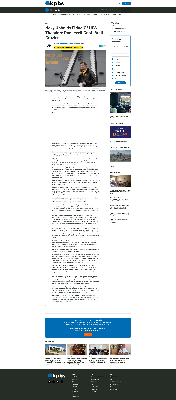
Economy (47, 356)
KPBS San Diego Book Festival (118, 141)
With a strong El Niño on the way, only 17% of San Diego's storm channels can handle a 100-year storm (120, 199)
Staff (73, 394)
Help (120, 14)
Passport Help (94, 389)
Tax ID (111, 386)
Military (47, 23)
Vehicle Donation (113, 389)
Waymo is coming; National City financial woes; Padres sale (119, 117)
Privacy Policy (75, 391)
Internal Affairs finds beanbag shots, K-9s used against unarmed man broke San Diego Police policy (120, 207)
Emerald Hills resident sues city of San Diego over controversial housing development (119, 361)
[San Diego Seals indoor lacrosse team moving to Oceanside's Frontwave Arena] (55, 349)
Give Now (126, 3)
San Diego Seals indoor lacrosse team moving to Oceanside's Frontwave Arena (55, 360)
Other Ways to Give (114, 384)
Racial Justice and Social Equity (73, 356)
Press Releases (75, 389)
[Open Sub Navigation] (56, 14)
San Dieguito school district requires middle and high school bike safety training (98, 360)
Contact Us (93, 381)
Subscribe (120, 82)
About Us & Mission (76, 376)
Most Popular (114, 172)
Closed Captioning (95, 379)
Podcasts (95, 14)
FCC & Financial (75, 384)
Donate (88, 335)
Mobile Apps (74, 386)
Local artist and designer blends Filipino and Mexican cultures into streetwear (119, 221)
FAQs (92, 384)
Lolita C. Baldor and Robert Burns (64, 43)
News (54, 14)
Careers (73, 381)
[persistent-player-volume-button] (51, 10)
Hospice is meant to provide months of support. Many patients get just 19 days (120, 191)
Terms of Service (75, 396)
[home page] (54, 3)
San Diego (59, 306)
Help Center (93, 391)
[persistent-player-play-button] (47, 10)
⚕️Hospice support (116, 26)
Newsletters (74, 379)
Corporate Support (114, 376)
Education (91, 356)
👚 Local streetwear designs (119, 28)
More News (49, 341)
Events (114, 14)
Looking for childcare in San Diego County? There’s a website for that (119, 214)
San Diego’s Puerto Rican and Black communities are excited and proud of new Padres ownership (77, 361)
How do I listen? (94, 386)
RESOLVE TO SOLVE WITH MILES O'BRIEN (119, 165)
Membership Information (115, 381)
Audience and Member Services (97, 376)
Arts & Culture (77, 14)
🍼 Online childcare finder (118, 31)
